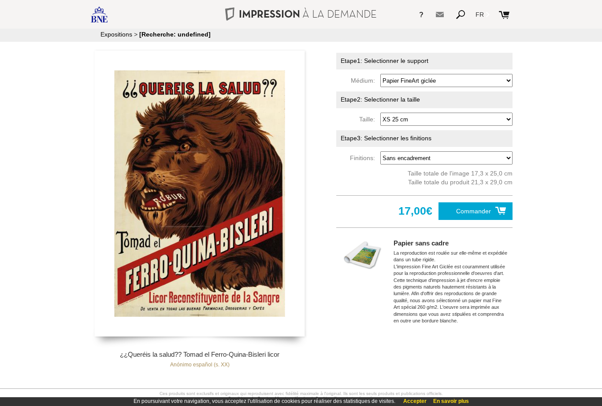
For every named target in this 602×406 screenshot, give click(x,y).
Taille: (369, 119)
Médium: (365, 80)
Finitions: (364, 157)
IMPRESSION (308, 13)
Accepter (415, 401)
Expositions (116, 34)
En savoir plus (451, 401)
